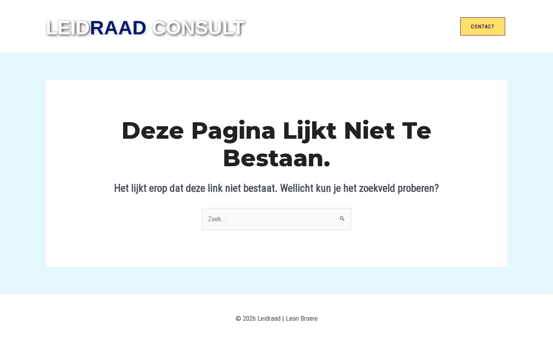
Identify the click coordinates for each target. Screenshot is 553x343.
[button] (483, 26)
